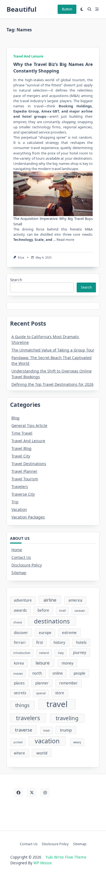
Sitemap (18, 572)
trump (66, 730)
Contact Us (21, 557)
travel (57, 704)
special (41, 693)
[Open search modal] (89, 9)
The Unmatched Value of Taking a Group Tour (52, 350)
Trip (14, 501)
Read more (65, 239)
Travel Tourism (24, 478)
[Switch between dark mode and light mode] (82, 9)
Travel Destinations (28, 463)
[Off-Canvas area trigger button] (97, 9)
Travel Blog (21, 448)
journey (79, 652)
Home (16, 549)
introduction (21, 653)
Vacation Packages (28, 517)
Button (67, 9)
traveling (67, 718)
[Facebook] (18, 792)
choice (17, 622)
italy (61, 653)
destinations (52, 621)
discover (21, 632)
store (59, 692)
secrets (20, 692)
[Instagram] (45, 792)
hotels (81, 642)
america (75, 600)
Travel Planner (24, 471)
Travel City (20, 456)
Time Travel (21, 433)
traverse (23, 730)
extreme (69, 632)
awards (20, 610)
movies (18, 673)
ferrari (19, 642)
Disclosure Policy (26, 565)
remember (68, 683)
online (57, 673)
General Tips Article (29, 425)
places (19, 683)
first (39, 642)
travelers (28, 718)
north (37, 673)
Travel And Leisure (28, 56)
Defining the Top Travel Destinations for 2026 (52, 384)
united (18, 742)
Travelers (19, 486)
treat (46, 730)
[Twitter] (31, 792)
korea (19, 663)
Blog (15, 417)
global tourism (73, 79)
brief (62, 611)
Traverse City (23, 494)
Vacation (19, 509)
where (19, 753)
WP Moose (42, 862)
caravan (79, 611)
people (79, 673)
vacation (47, 741)
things (22, 705)
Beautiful (21, 9)
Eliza (21, 257)
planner (42, 683)
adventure (23, 600)
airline (49, 600)
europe (45, 632)
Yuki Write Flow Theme (66, 857)
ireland (44, 653)
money (67, 663)
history (59, 642)
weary (77, 742)
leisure (42, 663)
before (43, 610)
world (41, 753)
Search (16, 279)
